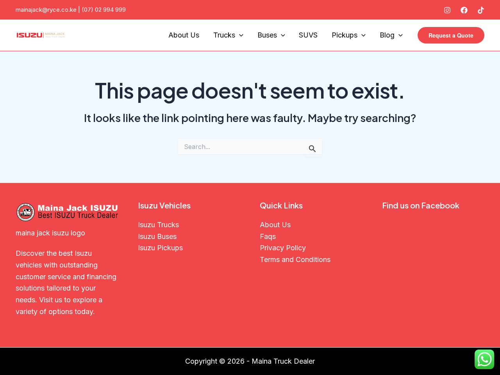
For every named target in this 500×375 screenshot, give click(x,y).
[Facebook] (464, 10)
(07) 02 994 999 (104, 9)
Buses (267, 35)
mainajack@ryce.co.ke (46, 9)
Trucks (224, 35)
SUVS (308, 35)
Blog (387, 35)
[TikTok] (480, 10)
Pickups (344, 35)
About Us (183, 35)
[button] (451, 35)
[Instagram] (447, 10)
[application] (239, 35)
